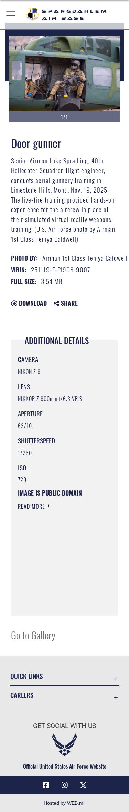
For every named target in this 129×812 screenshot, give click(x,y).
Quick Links (26, 676)
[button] (11, 14)
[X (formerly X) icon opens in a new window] (83, 785)
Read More (32, 506)
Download (32, 303)
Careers (21, 695)
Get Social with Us (64, 726)
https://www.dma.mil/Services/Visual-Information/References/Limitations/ (59, 603)
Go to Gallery (33, 634)
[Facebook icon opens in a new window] (46, 785)
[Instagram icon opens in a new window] (65, 785)
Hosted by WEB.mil (64, 803)
